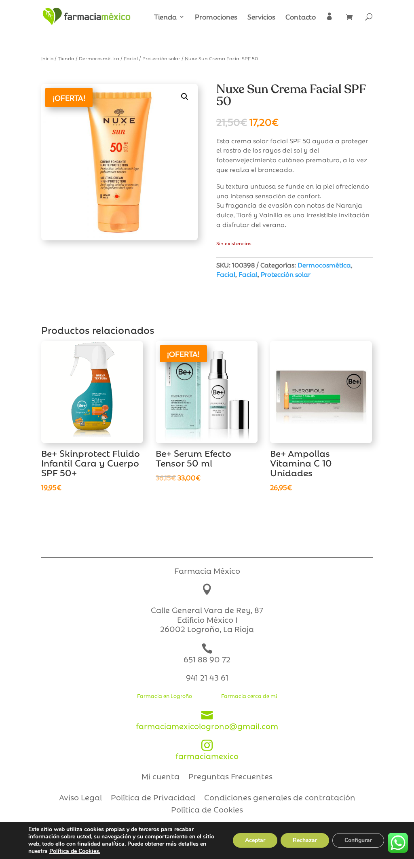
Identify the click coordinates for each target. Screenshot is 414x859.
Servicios (261, 17)
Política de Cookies (207, 810)
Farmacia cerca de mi (249, 695)
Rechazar (305, 840)
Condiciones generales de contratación (279, 798)
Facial (131, 58)
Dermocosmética (99, 58)
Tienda (165, 17)
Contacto (300, 17)
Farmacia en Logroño (164, 695)
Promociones (216, 17)
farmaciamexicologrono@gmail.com (207, 720)
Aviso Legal (80, 798)
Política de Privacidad (153, 798)
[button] (184, 96)
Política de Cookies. (74, 851)
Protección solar (161, 58)
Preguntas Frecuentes (230, 777)
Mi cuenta (161, 777)
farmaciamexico (207, 750)
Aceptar (255, 840)
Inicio (47, 58)
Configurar (358, 840)
